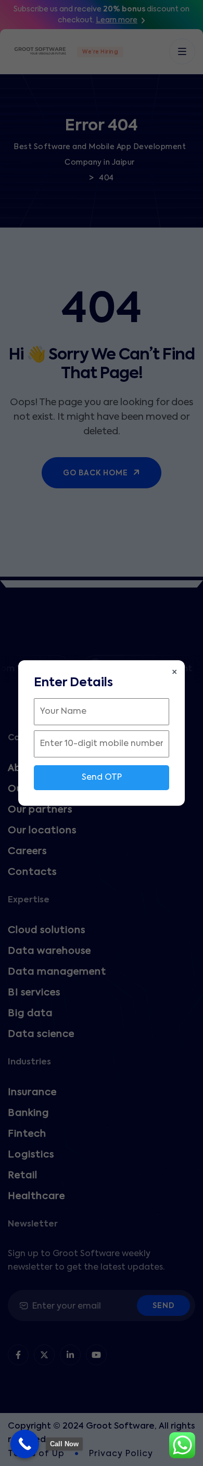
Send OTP (102, 778)
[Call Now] (24, 1444)
